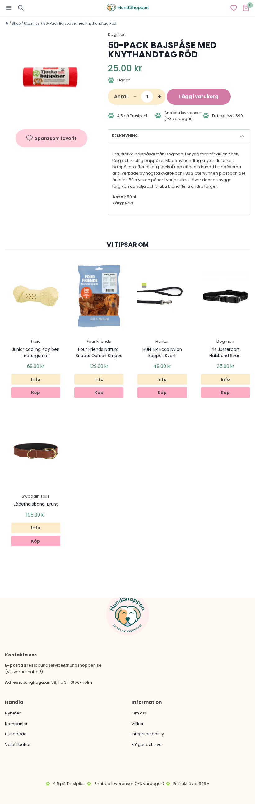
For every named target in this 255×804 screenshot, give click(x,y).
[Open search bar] (21, 7)
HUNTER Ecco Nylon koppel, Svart (162, 353)
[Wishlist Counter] (233, 8)
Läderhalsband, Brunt (36, 504)
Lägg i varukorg (198, 96)
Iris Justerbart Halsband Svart (225, 353)
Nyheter (13, 713)
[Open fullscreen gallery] (91, 118)
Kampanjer (16, 723)
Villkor (138, 723)
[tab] (51, 117)
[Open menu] (9, 7)
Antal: (121, 96)
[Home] (6, 23)
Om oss (139, 713)
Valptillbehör (18, 744)
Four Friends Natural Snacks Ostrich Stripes (99, 353)
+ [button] (159, 96)
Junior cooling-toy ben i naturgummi (35, 353)
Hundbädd (16, 734)
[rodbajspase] (51, 77)
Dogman (117, 34)
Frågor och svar (147, 744)
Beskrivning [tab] (125, 135)
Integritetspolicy (148, 734)
